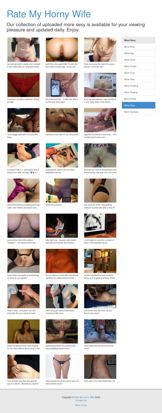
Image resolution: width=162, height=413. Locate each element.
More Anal (129, 46)
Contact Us (81, 400)
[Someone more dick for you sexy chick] (62, 120)
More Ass (129, 53)
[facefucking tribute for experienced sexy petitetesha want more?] (62, 331)
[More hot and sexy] (62, 190)
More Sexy (129, 105)
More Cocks (130, 66)
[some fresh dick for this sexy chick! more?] (100, 331)
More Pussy (130, 98)
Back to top (81, 405)
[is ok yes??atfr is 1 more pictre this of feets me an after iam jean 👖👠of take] (23, 155)
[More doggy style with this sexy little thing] (23, 120)
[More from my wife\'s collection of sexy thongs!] (23, 85)
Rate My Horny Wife (49, 13)
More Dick (129, 79)
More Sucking (131, 111)
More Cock (129, 59)
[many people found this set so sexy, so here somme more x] (62, 367)
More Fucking (131, 85)
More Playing (130, 92)
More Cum (129, 72)
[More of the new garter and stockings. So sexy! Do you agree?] (23, 261)
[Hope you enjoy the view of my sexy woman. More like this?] (100, 50)
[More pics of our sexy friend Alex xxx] (100, 367)
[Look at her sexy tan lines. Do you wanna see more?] (100, 296)
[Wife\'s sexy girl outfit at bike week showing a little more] (62, 296)
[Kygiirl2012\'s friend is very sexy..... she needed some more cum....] (100, 120)
